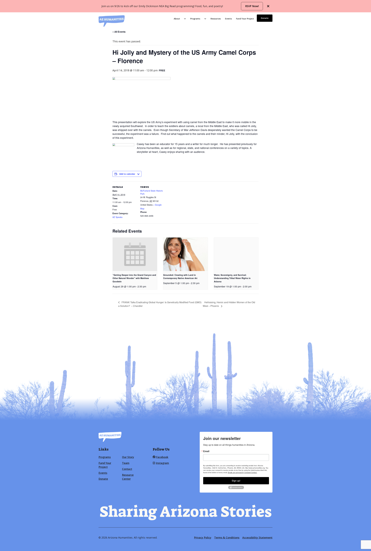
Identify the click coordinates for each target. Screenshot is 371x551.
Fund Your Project (245, 18)
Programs (195, 18)
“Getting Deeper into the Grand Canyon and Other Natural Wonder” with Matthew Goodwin (134, 278)
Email (206, 451)
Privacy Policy (202, 537)
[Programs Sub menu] (205, 18)
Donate (264, 18)
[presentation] (135, 254)
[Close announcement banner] (268, 6)
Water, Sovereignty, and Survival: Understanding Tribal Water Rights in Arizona (232, 278)
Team (125, 463)
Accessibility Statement (257, 537)
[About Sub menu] (184, 18)
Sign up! (236, 480)
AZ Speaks (117, 217)
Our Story (128, 457)
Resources (216, 18)
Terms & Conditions (226, 537)
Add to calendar (127, 173)
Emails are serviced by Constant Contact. (242, 472)
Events (228, 18)
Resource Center (128, 477)
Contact (127, 469)
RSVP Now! (252, 6)
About (177, 18)
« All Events (119, 31)
